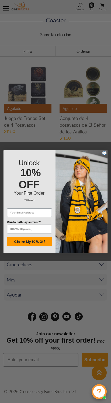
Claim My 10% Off (29, 241)
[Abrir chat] (99, 391)
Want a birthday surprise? (24, 222)
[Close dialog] (104, 153)
